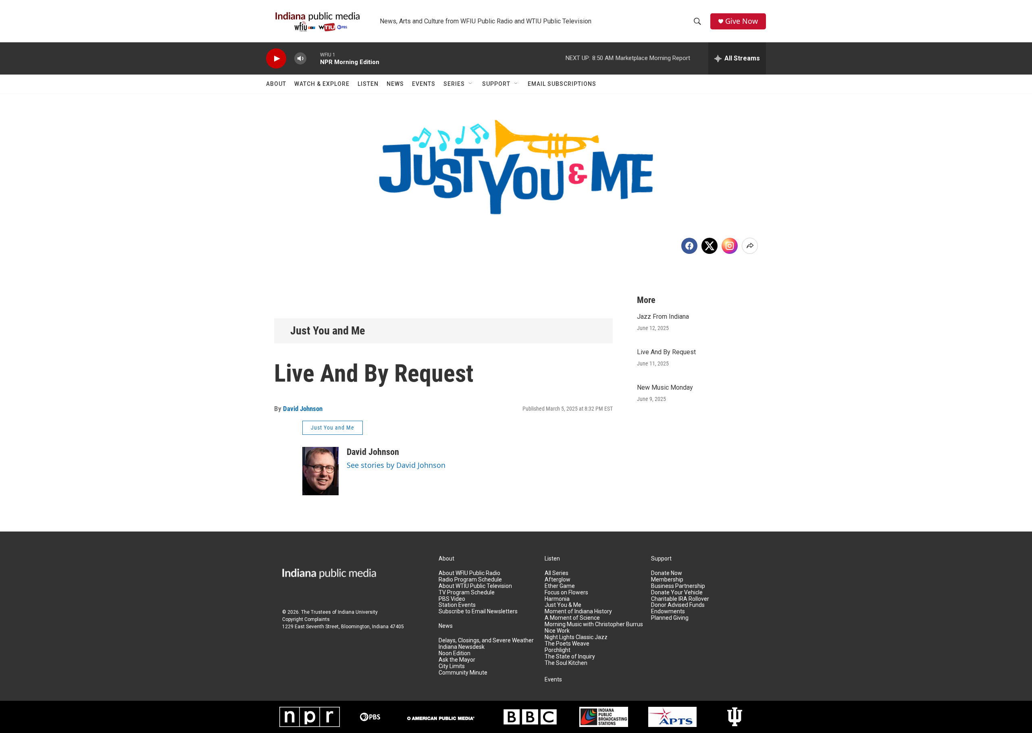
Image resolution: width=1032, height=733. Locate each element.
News (395, 84)
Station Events (457, 605)
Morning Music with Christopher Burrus (594, 624)
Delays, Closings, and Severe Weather (486, 640)
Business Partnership (678, 586)
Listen (368, 84)
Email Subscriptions (562, 84)
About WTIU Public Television (475, 586)
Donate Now (666, 573)
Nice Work (557, 631)
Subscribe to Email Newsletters (478, 611)
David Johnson (302, 409)
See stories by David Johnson (396, 465)
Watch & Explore (322, 84)
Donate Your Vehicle (677, 593)
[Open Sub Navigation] (471, 84)
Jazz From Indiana (663, 316)
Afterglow (557, 580)
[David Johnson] (320, 471)
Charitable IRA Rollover (680, 599)
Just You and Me (327, 330)
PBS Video (452, 599)
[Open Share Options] (750, 246)
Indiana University (358, 612)
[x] (709, 246)
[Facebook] (689, 246)
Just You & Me (563, 605)
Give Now (741, 21)
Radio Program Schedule (470, 580)
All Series (556, 573)
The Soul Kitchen (566, 663)
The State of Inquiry (570, 657)
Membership (667, 580)
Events (423, 84)
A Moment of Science (572, 618)
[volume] (300, 59)
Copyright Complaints (306, 619)
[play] (276, 58)
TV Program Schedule (467, 593)
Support (496, 84)
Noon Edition (454, 653)
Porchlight (557, 650)
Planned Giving (670, 618)
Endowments (668, 611)
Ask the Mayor (457, 660)
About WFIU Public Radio (469, 573)
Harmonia (557, 599)
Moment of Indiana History (578, 611)
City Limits (452, 666)
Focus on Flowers (566, 593)
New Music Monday (665, 387)
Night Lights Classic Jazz (576, 637)
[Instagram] (730, 246)
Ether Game (560, 586)
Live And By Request (666, 352)
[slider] (313, 58)
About (276, 84)
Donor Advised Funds (678, 605)
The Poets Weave (567, 644)
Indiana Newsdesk (462, 647)
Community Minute (463, 673)
